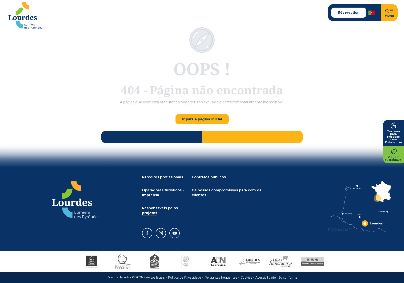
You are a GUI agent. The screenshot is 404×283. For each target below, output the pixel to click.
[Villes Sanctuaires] (280, 261)
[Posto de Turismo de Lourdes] (25, 15)
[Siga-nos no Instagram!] (161, 233)
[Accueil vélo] (154, 261)
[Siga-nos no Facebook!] (147, 233)
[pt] (371, 12)
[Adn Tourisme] (217, 261)
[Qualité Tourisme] (123, 261)
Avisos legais (155, 277)
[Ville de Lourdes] (249, 261)
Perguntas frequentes (221, 277)
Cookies (246, 277)
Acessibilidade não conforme (276, 277)
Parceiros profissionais (162, 177)
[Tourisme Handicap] (91, 261)
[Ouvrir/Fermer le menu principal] (389, 12)
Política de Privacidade (184, 277)
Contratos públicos (209, 177)
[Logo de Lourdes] (75, 200)
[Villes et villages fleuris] (312, 261)
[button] (371, 12)
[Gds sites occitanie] (186, 261)
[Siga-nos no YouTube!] (174, 233)
